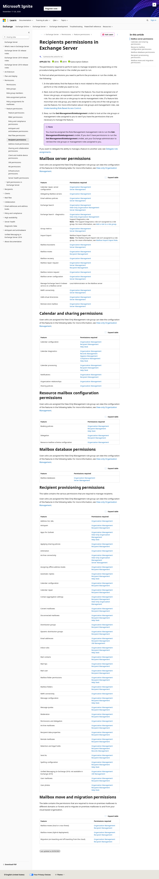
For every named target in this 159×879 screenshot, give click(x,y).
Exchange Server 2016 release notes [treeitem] (16, 66)
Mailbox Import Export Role (106, 240)
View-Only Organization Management (84, 207)
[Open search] (147, 20)
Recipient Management (79, 254)
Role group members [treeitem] (15, 93)
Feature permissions (82, 34)
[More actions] (117, 34)
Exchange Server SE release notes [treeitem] (15, 52)
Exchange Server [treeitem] (11, 42)
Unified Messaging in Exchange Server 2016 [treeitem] (13, 235)
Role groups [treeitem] (11, 89)
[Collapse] (29, 32)
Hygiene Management (89, 356)
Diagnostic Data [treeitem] (11, 226)
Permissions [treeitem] (11, 84)
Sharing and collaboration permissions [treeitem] (18, 149)
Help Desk (84, 347)
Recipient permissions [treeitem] (17, 140)
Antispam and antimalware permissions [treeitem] (18, 129)
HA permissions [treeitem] (14, 166)
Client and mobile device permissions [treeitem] (18, 156)
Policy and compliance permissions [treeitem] (17, 122)
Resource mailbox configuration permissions (141, 48)
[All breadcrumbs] (41, 34)
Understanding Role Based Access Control (62, 108)
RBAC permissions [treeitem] (15, 117)
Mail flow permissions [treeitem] (16, 135)
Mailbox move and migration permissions (142, 61)
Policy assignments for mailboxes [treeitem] (15, 103)
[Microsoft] (4, 20)
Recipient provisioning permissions (140, 56)
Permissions (66, 34)
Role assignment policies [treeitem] (16, 97)
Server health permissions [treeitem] (18, 178)
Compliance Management (90, 358)
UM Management (98, 643)
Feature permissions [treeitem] (16, 113)
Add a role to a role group (106, 224)
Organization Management (80, 187)
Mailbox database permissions (143, 52)
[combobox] (16, 37)
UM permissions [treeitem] (14, 162)
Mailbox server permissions (142, 39)
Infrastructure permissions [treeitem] (13, 172)
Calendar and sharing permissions (139, 43)
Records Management (88, 353)
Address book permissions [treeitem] (18, 144)
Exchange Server (52, 34)
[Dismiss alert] (154, 5)
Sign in (153, 20)
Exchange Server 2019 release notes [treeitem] (16, 59)
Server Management (78, 189)
